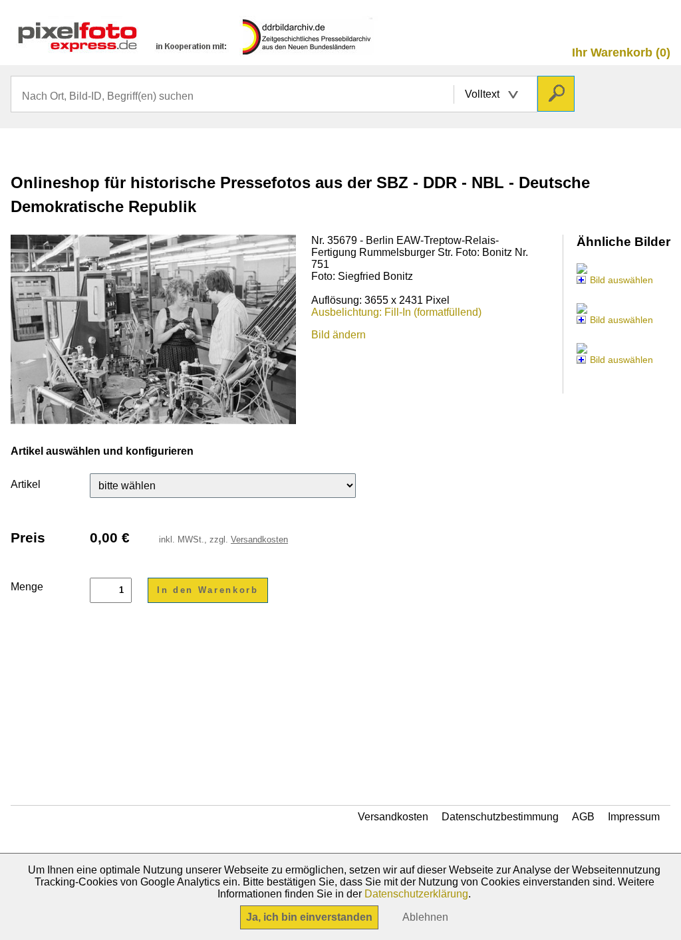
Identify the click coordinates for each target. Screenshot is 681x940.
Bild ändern (338, 334)
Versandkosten (259, 539)
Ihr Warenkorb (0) (621, 52)
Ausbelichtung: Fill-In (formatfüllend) (396, 312)
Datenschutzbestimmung (500, 816)
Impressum (634, 816)
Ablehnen (425, 917)
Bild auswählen (621, 280)
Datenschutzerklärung (416, 893)
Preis (28, 537)
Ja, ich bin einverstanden (309, 917)
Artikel (26, 484)
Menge (27, 586)
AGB (583, 816)
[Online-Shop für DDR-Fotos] (194, 50)
